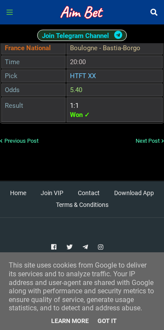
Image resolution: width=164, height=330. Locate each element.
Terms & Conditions (82, 204)
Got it (107, 320)
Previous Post (21, 141)
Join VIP (52, 192)
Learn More (70, 320)
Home (18, 192)
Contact (89, 192)
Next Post (148, 141)
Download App (134, 192)
